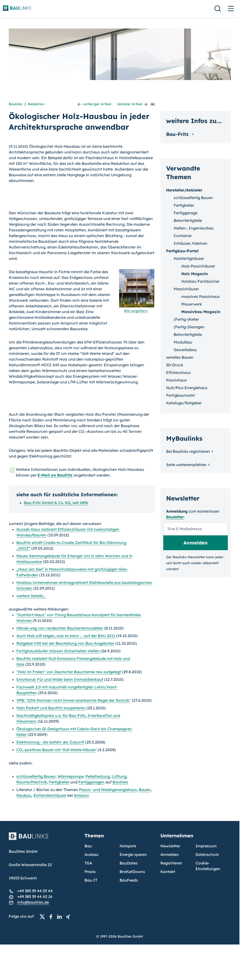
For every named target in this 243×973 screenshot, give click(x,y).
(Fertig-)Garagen (189, 326)
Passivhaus (176, 380)
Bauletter (175, 517)
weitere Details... (31, 595)
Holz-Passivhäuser (198, 266)
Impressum (206, 846)
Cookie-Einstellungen (208, 866)
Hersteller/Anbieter (184, 190)
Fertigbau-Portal (182, 250)
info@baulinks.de (33, 902)
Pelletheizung (97, 776)
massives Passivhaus (200, 296)
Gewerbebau (185, 349)
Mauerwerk (191, 304)
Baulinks (16, 104)
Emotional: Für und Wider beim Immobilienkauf (59, 679)
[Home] (44, 839)
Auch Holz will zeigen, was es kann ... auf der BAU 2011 (65, 635)
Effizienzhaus (178, 372)
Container (183, 235)
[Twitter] (43, 916)
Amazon (81, 795)
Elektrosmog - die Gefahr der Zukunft (50, 742)
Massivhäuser (186, 288)
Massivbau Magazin (200, 311)
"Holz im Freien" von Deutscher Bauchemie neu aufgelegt (68, 671)
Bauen (145, 789)
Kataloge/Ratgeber (184, 403)
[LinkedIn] (60, 916)
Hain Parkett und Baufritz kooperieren (50, 708)
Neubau (23, 795)
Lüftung (119, 776)
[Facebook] (52, 916)
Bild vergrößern (136, 311)
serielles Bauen (179, 357)
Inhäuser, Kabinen (190, 243)
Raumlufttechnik (31, 782)
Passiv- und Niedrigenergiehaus (108, 789)
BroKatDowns (132, 871)
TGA (88, 863)
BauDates (129, 863)
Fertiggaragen (91, 782)
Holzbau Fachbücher (200, 281)
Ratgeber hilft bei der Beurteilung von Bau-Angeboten (65, 643)
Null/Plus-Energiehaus (186, 387)
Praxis (90, 871)
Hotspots (128, 846)
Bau (88, 846)
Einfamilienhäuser (49, 795)
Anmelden (169, 854)
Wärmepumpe (70, 776)
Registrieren (171, 863)
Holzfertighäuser (189, 258)
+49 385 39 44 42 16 (34, 896)
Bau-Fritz (178, 134)
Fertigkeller (59, 782)
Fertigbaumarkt (180, 395)
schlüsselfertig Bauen (36, 776)
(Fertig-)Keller (186, 319)
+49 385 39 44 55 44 (35, 890)
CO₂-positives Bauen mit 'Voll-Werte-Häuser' (56, 749)
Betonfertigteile (188, 220)
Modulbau (183, 342)
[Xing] (69, 916)
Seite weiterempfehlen (186, 464)
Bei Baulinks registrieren (188, 451)
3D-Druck (174, 364)
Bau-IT (90, 880)
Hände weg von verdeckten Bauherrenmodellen (59, 628)
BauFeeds (129, 880)
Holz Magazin (194, 273)
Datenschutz (207, 854)
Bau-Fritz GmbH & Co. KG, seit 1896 (56, 502)
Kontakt (167, 871)
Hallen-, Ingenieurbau (194, 228)
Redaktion (36, 104)
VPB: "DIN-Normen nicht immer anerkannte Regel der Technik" (73, 700)
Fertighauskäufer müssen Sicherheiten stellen (58, 651)
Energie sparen (133, 854)
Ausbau (91, 854)
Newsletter (170, 846)
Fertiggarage (185, 212)
